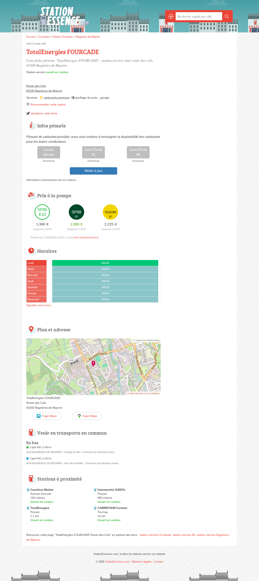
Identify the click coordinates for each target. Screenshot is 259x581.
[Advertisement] (199, 369)
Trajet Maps (89, 416)
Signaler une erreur (38, 305)
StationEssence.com (70, 16)
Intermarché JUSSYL (112, 489)
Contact (158, 561)
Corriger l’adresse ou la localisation (143, 393)
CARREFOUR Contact (112, 508)
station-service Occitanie (155, 534)
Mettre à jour (93, 171)
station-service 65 (184, 534)
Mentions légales (142, 561)
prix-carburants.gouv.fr (86, 237)
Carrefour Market (41, 489)
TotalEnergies (39, 508)
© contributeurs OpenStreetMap (146, 340)
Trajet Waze (49, 416)
